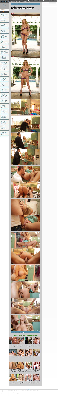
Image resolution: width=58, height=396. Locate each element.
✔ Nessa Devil (3, 96)
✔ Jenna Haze (3, 64)
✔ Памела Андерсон (4, 134)
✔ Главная (4, 11)
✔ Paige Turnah (3, 101)
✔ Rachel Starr (3, 107)
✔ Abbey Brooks (4, 13)
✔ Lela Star (3, 84)
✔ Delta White (3, 46)
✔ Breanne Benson (4, 36)
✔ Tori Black (3, 126)
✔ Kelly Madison (3, 79)
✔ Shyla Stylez (3, 116)
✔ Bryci (2, 41)
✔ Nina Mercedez (4, 100)
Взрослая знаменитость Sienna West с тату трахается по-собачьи (36, 346)
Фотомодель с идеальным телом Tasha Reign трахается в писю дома (36, 383)
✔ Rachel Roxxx (3, 106)
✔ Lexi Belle (3, 85)
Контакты (28, 389)
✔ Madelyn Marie (4, 89)
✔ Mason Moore (3, 94)
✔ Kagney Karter (4, 74)
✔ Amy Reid (3, 19)
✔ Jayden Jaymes (4, 62)
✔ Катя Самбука (4, 132)
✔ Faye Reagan (3, 56)
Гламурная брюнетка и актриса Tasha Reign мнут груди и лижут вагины (28, 358)
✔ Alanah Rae (3, 15)
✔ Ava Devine (3, 31)
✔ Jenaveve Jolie (4, 63)
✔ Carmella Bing (3, 42)
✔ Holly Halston (3, 58)
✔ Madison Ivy (3, 90)
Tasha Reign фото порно (20, 332)
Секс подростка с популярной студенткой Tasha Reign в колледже (36, 358)
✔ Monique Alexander (4, 95)
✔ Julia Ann (3, 72)
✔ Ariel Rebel (3, 24)
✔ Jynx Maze (3, 73)
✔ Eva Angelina (3, 53)
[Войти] (4, 5)
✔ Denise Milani (3, 47)
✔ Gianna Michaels (4, 57)
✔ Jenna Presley (3, 67)
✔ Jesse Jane (3, 68)
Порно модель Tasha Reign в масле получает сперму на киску (13, 383)
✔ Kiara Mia (3, 80)
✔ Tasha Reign (3, 123)
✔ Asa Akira (3, 26)
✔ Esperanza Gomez (4, 52)
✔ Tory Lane (3, 127)
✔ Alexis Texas (3, 18)
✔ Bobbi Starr (3, 35)
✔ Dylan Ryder (3, 51)
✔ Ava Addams (3, 30)
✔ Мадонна (3, 133)
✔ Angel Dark (3, 20)
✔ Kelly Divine (3, 78)
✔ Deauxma (3, 45)
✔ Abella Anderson (4, 14)
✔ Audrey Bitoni (3, 29)
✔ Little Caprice (3, 88)
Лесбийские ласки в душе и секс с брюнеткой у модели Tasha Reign (13, 371)
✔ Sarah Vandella (4, 112)
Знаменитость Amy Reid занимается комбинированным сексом (13, 358)
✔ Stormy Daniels (4, 121)
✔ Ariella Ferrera (3, 25)
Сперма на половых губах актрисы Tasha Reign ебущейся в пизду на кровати (20, 383)
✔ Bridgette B (3, 40)
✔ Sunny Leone (3, 122)
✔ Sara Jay (2, 111)
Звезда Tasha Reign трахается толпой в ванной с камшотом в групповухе (28, 383)
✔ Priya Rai (3, 105)
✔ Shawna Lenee (4, 115)
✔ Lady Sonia (3, 83)
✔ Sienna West (3, 117)
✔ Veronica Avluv (4, 128)
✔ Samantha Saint (4, 110)
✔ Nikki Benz (3, 99)
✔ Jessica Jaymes (4, 69)
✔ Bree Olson (3, 37)
